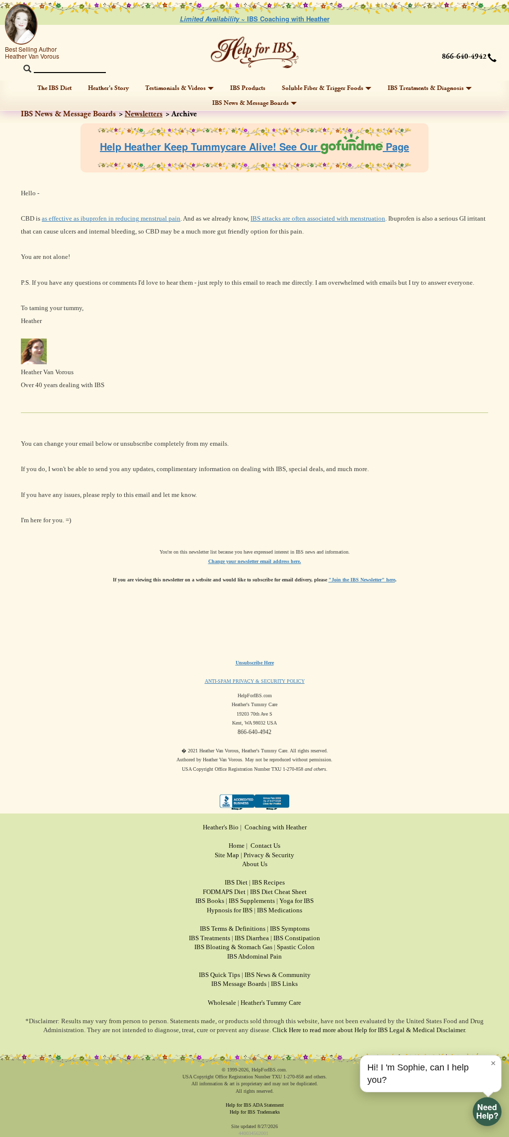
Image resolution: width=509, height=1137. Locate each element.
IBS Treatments (209, 938)
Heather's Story (108, 88)
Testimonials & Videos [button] (175, 88)
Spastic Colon (296, 947)
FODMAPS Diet (224, 891)
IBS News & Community (278, 974)
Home (237, 845)
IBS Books (209, 900)
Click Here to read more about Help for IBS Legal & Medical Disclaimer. (369, 1030)
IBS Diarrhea (252, 938)
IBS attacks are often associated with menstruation (318, 218)
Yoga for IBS (296, 900)
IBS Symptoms (290, 928)
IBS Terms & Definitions (232, 928)
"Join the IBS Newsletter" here (362, 579)
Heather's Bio (221, 827)
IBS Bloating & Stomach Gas (233, 947)
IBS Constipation (296, 938)
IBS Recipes (268, 882)
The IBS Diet (54, 88)
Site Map (227, 855)
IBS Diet (236, 882)
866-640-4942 (464, 56)
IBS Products (247, 88)
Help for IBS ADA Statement (255, 1105)
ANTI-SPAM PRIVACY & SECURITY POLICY (255, 681)
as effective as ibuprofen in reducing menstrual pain (111, 218)
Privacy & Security (269, 855)
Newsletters (144, 114)
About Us (254, 864)
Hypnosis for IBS (230, 910)
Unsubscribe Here (255, 662)
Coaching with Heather (276, 827)
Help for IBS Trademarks (255, 1112)
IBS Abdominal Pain (254, 956)
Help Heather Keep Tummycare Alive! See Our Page (254, 146)
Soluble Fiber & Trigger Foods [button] (322, 88)
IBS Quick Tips (219, 974)
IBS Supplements (252, 900)
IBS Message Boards (238, 983)
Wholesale (222, 1002)
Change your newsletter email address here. (254, 561)
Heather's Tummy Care (271, 1002)
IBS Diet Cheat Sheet (278, 891)
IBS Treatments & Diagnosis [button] (426, 88)
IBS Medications (279, 910)
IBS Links (284, 983)
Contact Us (265, 845)
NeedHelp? (487, 1111)
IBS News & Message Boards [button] (250, 103)
